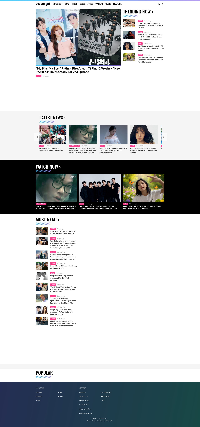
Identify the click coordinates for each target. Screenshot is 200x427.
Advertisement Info (85, 413)
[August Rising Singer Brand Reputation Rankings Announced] (52, 134)
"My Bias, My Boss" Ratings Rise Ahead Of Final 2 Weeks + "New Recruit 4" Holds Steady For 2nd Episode (78, 70)
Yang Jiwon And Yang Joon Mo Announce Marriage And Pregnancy (61, 278)
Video (75, 4)
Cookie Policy (84, 405)
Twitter (38, 400)
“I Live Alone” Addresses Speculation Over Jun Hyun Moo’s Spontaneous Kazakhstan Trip (63, 300)
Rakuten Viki (104, 421)
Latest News (51, 117)
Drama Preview (74, 145)
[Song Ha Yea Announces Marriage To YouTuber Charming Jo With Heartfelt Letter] (114, 134)
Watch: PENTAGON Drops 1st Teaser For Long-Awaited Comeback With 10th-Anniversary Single (98, 207)
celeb (52, 273)
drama (53, 228)
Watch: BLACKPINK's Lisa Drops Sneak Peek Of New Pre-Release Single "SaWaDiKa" (150, 37)
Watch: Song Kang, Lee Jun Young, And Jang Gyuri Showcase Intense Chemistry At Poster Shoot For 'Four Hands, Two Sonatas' (63, 244)
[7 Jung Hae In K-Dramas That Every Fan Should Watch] (42, 266)
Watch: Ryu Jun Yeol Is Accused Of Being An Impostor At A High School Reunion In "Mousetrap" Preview (82, 150)
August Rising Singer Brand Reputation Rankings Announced (51, 149)
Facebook (39, 392)
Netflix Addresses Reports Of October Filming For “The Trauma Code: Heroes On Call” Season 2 (62, 257)
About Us (82, 392)
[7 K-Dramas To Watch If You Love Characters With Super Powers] (42, 231)
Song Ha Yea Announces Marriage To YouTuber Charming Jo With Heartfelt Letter (113, 150)
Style (90, 4)
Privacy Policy (84, 400)
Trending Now (137, 11)
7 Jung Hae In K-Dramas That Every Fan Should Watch (63, 267)
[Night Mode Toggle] (162, 4)
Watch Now (47, 166)
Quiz (67, 4)
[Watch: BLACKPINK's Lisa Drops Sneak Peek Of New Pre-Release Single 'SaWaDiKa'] (129, 35)
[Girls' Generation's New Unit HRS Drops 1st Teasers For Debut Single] (144, 134)
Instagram (39, 396)
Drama (39, 76)
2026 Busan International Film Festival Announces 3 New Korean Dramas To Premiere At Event (63, 323)
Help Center (105, 396)
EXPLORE (56, 4)
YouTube (60, 396)
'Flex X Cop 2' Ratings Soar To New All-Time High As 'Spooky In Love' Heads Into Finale (63, 289)
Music (108, 4)
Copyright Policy (85, 409)
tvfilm (53, 296)
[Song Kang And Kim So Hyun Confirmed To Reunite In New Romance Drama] (42, 310)
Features (118, 4)
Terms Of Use (83, 396)
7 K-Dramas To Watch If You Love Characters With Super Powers (62, 232)
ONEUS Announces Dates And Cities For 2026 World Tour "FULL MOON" (150, 25)
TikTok (60, 392)
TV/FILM (99, 4)
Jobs (102, 400)
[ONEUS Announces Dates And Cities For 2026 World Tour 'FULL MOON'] (129, 23)
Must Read (46, 219)
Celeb (82, 4)
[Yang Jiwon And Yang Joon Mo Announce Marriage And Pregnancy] (42, 276)
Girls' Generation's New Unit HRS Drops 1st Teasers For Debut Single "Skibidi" (151, 48)
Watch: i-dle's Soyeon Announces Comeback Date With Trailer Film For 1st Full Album (150, 59)
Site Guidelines (106, 392)
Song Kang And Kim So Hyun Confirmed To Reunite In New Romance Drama (61, 312)
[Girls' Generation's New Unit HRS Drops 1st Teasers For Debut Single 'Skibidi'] (129, 46)
